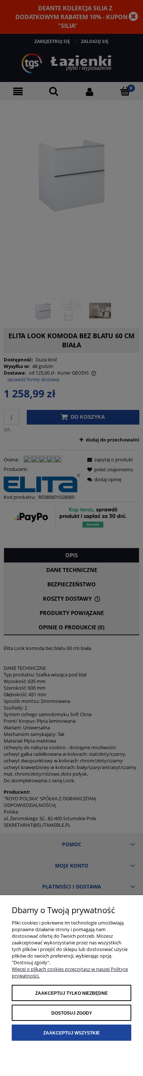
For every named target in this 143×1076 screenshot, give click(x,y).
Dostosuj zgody (71, 1013)
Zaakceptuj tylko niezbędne (71, 993)
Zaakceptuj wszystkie (71, 1033)
